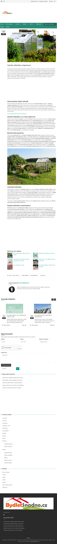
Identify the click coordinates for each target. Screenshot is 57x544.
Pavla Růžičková (34, 275)
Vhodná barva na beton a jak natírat (47, 253)
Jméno (3, 339)
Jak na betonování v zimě (18, 265)
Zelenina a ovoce (8, 460)
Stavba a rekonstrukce (49, 24)
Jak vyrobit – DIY (6, 425)
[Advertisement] (35, 12)
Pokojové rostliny (8, 452)
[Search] (17, 368)
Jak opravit (4, 423)
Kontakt (51, 1)
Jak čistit (17, 24)
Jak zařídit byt (5, 430)
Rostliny (24, 24)
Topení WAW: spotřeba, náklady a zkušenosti (12, 380)
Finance (4, 474)
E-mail (22, 339)
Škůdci (3, 438)
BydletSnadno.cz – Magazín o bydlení (39, 1)
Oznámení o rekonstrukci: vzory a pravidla (11, 387)
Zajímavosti (38, 24)
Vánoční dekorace (8, 446)
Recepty (4, 435)
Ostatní (2, 26)
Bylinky (5, 457)
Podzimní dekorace (8, 444)
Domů (2, 24)
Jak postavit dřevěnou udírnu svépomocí (17, 113)
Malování (4, 433)
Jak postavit (42, 275)
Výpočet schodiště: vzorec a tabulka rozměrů (12, 382)
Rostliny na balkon (8, 455)
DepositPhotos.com (35, 541)
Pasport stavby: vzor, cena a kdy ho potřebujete (12, 385)
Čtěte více (24, 325)
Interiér (31, 24)
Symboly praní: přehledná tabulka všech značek (12, 377)
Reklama (28, 538)
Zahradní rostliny (8, 462)
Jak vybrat (4, 418)
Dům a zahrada (9, 24)
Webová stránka (43, 339)
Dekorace (4, 440)
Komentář (4, 352)
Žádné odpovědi (25, 275)
